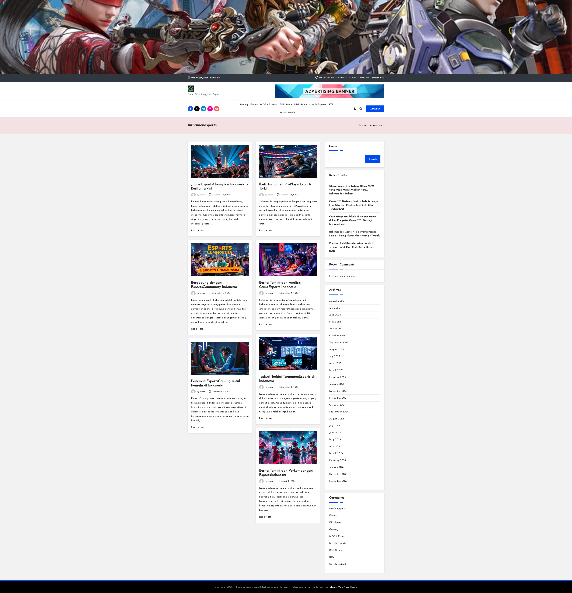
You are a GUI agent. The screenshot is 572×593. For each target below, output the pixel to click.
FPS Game (335, 522)
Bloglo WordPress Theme (344, 587)
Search (333, 146)
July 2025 (334, 356)
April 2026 (335, 328)
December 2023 (338, 474)
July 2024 (334, 425)
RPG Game (335, 550)
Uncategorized (337, 564)
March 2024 (336, 453)
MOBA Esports (337, 536)
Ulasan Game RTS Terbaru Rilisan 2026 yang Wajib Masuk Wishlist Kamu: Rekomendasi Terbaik (351, 190)
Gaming (333, 529)
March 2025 (336, 370)
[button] (375, 108)
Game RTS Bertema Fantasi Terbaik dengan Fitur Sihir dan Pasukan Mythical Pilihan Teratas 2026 (354, 205)
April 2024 (335, 446)
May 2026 (335, 322)
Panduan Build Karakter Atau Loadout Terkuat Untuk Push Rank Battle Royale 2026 (351, 247)
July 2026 (334, 308)
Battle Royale (337, 508)
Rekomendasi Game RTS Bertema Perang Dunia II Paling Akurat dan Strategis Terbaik (354, 234)
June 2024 (335, 432)
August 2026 (336, 301)
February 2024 (337, 460)
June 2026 (335, 315)
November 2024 (338, 398)
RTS (331, 557)
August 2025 (336, 349)
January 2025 (337, 384)
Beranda (362, 125)
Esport (333, 515)
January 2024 (337, 467)
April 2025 (335, 363)
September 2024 (338, 412)
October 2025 (337, 335)
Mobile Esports (337, 543)
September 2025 (338, 342)
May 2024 (335, 439)
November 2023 (338, 481)
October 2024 (337, 405)
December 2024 (338, 391)
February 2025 (337, 377)
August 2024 (336, 419)
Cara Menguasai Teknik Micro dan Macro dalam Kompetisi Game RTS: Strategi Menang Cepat (352, 220)
